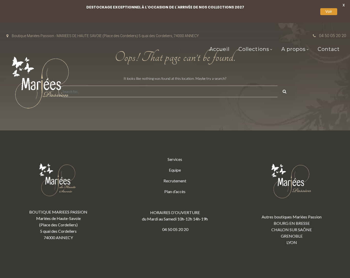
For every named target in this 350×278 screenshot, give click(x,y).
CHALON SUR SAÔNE (291, 229)
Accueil (219, 49)
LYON (291, 242)
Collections (254, 49)
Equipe (175, 170)
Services (175, 159)
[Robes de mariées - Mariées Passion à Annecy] (42, 84)
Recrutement (174, 180)
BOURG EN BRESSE (292, 223)
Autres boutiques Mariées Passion (292, 216)
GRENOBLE (292, 235)
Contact (329, 49)
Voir (328, 11)
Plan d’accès (175, 191)
